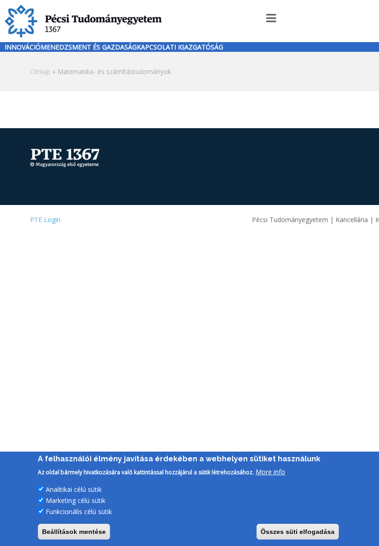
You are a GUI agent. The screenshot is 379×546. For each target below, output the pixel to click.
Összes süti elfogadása (298, 531)
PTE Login (45, 219)
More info (270, 471)
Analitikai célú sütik (74, 489)
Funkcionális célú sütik (79, 511)
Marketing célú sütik (75, 500)
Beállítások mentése (74, 531)
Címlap (40, 71)
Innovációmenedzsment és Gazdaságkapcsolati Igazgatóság (114, 47)
